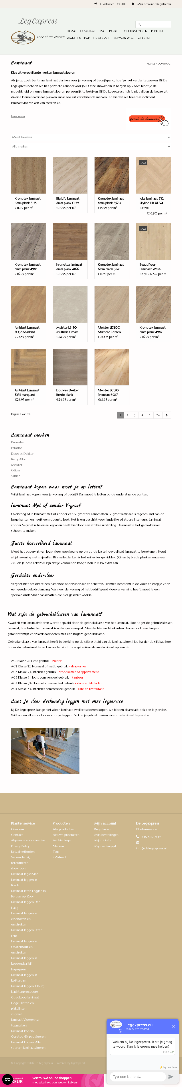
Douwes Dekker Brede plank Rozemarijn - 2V (67, 392)
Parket (114, 31)
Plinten (157, 31)
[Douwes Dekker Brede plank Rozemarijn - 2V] (70, 367)
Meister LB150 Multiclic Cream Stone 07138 (67, 329)
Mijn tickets (102, 840)
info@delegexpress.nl (151, 848)
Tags (56, 852)
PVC (102, 31)
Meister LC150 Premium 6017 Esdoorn (108, 392)
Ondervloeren (135, 31)
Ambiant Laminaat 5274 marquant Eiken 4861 (27, 392)
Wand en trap (78, 38)
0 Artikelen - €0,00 (113, 4)
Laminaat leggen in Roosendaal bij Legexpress (24, 963)
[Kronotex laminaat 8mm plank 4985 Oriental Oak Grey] (28, 241)
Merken (143, 38)
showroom (18, 868)
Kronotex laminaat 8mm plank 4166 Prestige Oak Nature (69, 267)
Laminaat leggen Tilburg (27, 986)
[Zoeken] (137, 24)
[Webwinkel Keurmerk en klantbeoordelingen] (91, 1080)
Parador (16, 448)
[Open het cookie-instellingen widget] (7, 1077)
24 (158, 415)
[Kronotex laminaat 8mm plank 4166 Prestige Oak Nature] (70, 241)
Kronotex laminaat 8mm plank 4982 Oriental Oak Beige (153, 329)
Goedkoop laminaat (25, 997)
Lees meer (18, 116)
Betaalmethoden (23, 852)
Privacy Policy (20, 846)
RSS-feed (59, 857)
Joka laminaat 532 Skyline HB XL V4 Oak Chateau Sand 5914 (153, 200)
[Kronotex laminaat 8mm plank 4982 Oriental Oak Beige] (153, 304)
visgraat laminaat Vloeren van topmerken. (25, 1019)
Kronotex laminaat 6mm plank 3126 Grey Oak (111, 267)
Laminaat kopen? (22, 1031)
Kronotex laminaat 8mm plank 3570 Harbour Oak (111, 200)
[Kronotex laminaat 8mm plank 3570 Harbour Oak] (111, 175)
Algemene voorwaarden (28, 840)
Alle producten (63, 829)
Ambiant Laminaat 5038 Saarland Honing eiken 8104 (28, 329)
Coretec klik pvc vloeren (28, 1036)
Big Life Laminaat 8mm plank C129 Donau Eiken (67, 200)
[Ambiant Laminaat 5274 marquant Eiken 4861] (28, 367)
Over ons (17, 829)
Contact (17, 835)
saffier (15, 476)
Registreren (102, 829)
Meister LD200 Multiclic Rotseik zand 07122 (109, 329)
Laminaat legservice (24, 874)
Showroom (124, 38)
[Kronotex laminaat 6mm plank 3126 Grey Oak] (111, 241)
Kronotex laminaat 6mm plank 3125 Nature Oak (28, 200)
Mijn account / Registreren (153, 4)
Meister (16, 465)
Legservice (101, 38)
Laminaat (88, 31)
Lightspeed (78, 1063)
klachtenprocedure (24, 992)
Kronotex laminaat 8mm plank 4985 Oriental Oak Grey (28, 267)
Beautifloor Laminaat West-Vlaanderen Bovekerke (150, 267)
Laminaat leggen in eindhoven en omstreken (24, 918)
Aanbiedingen (62, 840)
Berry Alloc (18, 459)
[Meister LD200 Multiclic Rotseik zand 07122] (111, 304)
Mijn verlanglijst (105, 846)
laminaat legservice (136, 715)
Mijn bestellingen (106, 835)
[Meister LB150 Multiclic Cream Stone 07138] (70, 304)
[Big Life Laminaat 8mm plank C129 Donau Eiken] (70, 175)
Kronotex (18, 442)
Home (71, 31)
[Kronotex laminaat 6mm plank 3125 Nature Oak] (28, 175)
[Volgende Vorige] (167, 415)
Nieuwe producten (66, 835)
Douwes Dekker (22, 454)
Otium (15, 470)
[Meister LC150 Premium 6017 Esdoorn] (111, 367)
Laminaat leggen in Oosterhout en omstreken (24, 946)
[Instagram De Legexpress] (103, 803)
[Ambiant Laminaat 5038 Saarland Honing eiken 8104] (28, 304)
